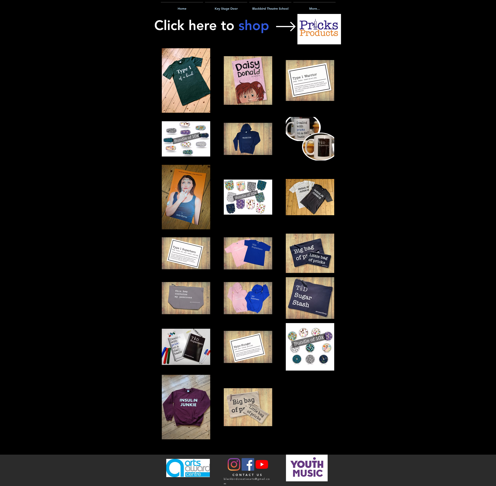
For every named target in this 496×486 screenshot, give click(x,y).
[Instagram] (234, 464)
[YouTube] (262, 464)
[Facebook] (248, 464)
